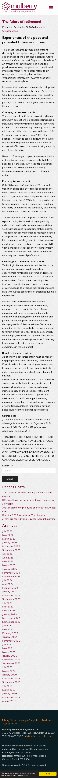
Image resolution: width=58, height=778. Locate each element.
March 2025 (8, 565)
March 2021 (8, 652)
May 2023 (8, 606)
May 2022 (8, 629)
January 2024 (9, 591)
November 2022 (11, 617)
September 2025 (11, 550)
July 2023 (7, 602)
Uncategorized (10, 30)
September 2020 (11, 663)
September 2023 (11, 599)
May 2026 (8, 534)
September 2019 (11, 682)
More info (26, 775)
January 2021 (9, 655)
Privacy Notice (9, 720)
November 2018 (11, 697)
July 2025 (7, 553)
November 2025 (11, 546)
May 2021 (8, 648)
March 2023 (8, 610)
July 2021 (7, 644)
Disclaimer (47, 720)
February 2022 (10, 633)
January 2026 (9, 542)
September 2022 (11, 621)
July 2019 (7, 685)
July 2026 (7, 531)
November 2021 (11, 640)
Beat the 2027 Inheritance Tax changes (23, 515)
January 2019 (9, 693)
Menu (50, 7)
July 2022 (7, 625)
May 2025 (8, 561)
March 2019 (8, 689)
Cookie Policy (10, 723)
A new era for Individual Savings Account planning (28, 518)
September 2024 (11, 576)
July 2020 (7, 667)
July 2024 (7, 580)
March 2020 (8, 670)
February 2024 (10, 587)
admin (42, 27)
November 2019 (11, 678)
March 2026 (8, 538)
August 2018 (9, 701)
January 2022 (9, 636)
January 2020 (9, 674)
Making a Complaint (29, 720)
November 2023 (11, 595)
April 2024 (8, 584)
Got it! (48, 774)
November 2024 (11, 572)
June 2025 (7, 557)
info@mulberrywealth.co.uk (37, 736)
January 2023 (9, 614)
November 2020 (11, 659)
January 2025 (9, 568)
